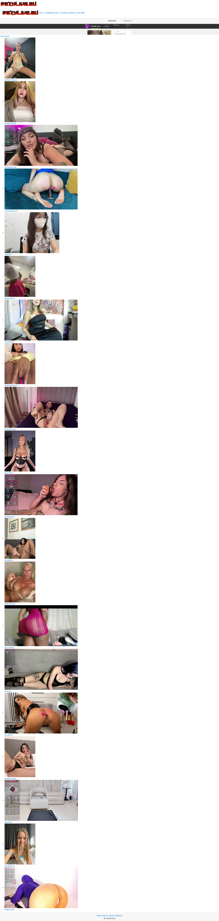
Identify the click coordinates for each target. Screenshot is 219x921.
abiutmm (8, 822)
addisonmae (10, 604)
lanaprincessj (10, 778)
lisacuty (8, 691)
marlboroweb (10, 123)
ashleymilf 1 (10, 342)
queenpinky (9, 516)
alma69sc (9, 560)
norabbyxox (10, 866)
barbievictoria (11, 80)
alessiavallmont (11, 385)
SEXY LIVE (43, 13)
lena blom (9, 473)
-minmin (8, 254)
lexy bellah (9, 647)
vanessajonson (11, 211)
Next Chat (5, 36)
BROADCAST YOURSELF (58, 13)
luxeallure (9, 735)
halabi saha (9, 909)
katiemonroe (10, 429)
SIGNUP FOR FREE (77, 13)
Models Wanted (115, 915)
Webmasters (102, 915)
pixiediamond (10, 167)
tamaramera (10, 298)
